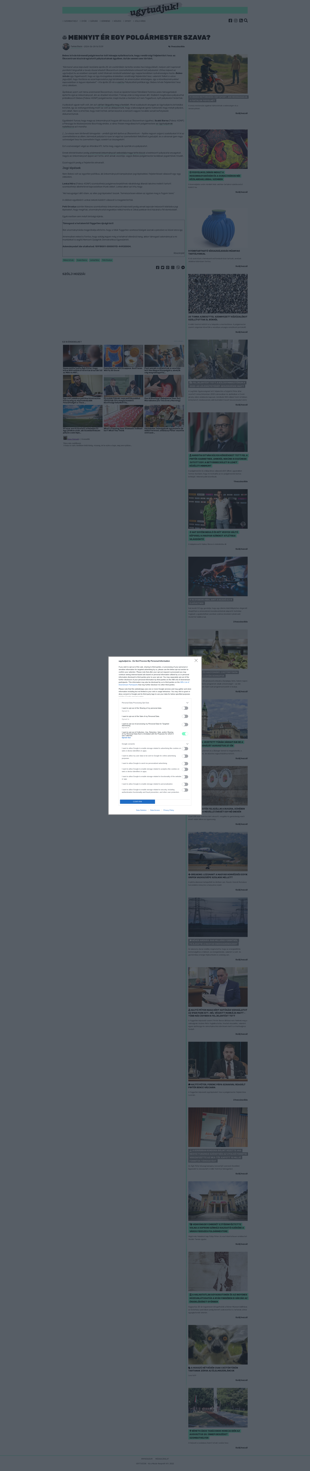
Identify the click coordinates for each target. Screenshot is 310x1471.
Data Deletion (141, 810)
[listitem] (155, 703)
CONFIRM (137, 802)
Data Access (155, 810)
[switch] (185, 708)
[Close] (197, 661)
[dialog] (155, 735)
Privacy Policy (168, 810)
